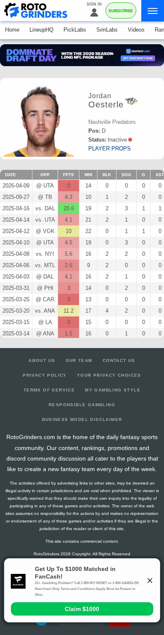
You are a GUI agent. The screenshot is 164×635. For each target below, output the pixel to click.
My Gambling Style (112, 390)
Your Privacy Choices (109, 375)
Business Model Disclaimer (82, 419)
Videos (136, 30)
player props (109, 148)
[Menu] (152, 10)
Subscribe (120, 10)
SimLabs (107, 30)
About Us (42, 360)
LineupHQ (41, 30)
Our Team (79, 360)
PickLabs (74, 30)
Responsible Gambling (82, 404)
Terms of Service (49, 390)
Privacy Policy (45, 375)
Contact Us (119, 360)
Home (12, 30)
